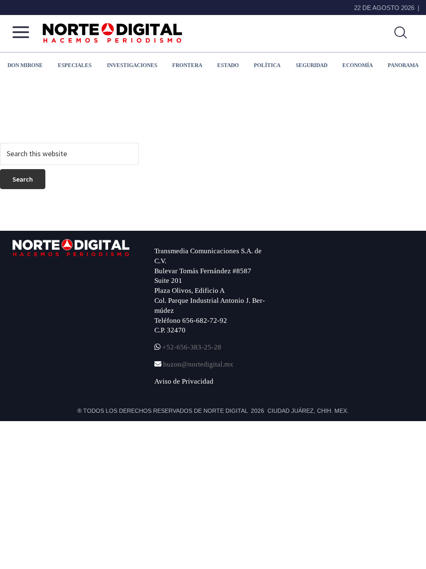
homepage (256, 111)
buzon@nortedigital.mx (198, 364)
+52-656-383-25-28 (191, 347)
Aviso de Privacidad (183, 381)
